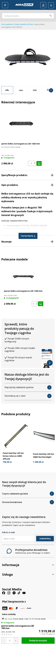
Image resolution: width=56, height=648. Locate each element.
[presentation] (5, 90)
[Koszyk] (51, 5)
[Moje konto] (43, 5)
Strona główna (7, 24)
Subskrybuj (45, 538)
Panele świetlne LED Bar (23, 24)
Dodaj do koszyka (38, 640)
